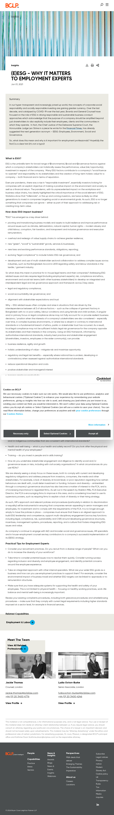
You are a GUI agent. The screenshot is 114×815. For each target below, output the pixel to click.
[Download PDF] (87, 65)
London (19, 687)
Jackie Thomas (14, 682)
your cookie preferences (88, 410)
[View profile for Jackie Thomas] (31, 665)
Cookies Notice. (15, 414)
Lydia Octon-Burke (69, 682)
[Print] (92, 65)
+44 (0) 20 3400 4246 (70, 696)
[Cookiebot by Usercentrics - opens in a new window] (98, 379)
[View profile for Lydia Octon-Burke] (83, 665)
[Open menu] (107, 4)
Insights (15, 16)
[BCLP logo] (12, 7)
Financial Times (74, 128)
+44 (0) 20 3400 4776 (17, 696)
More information (97, 424)
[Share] (97, 65)
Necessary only (20, 433)
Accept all (93, 433)
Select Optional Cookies (55, 433)
